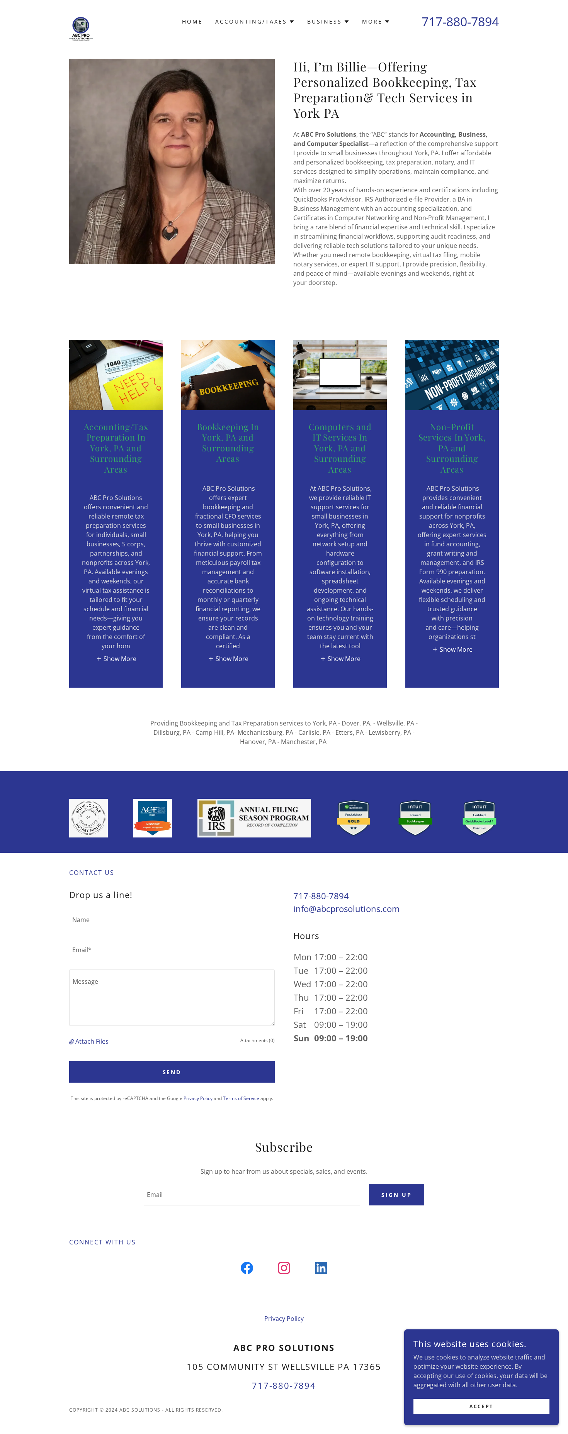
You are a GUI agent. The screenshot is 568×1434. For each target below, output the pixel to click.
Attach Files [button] (92, 1041)
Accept (481, 1406)
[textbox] (172, 919)
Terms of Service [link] (241, 1098)
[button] (255, 21)
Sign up (396, 1194)
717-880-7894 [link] (460, 21)
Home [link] (192, 21)
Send (172, 1072)
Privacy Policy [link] (198, 1098)
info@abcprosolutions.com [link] (346, 908)
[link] (89, 20)
